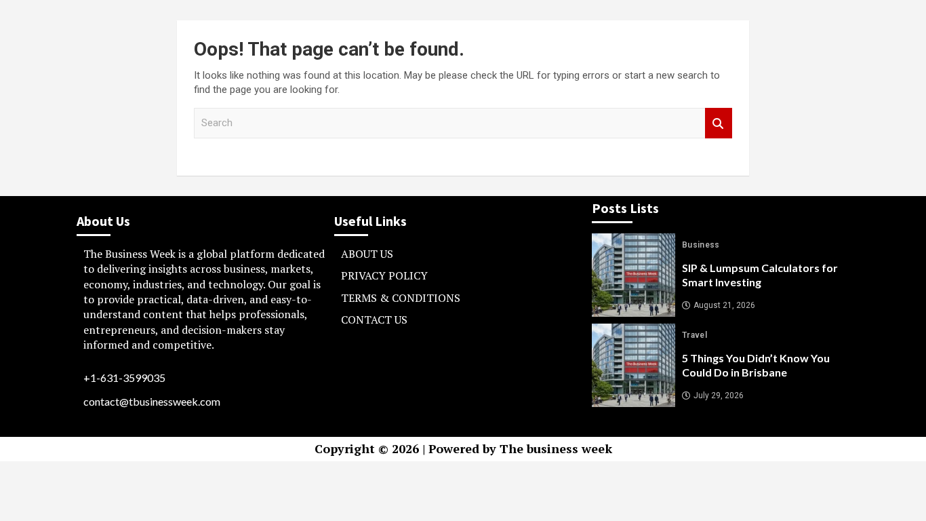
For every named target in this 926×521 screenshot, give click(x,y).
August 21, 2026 (724, 305)
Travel (694, 335)
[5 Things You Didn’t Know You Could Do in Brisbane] (633, 365)
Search (718, 123)
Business (701, 245)
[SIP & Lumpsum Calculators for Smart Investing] (633, 275)
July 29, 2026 (718, 395)
